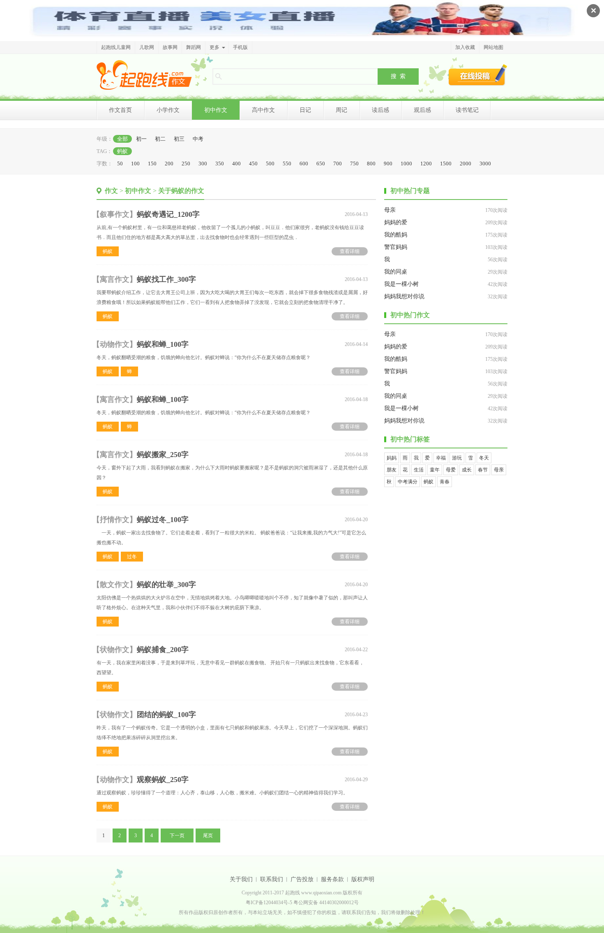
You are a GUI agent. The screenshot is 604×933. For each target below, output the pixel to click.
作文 (111, 190)
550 (287, 163)
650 (320, 163)
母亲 (390, 210)
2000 (465, 163)
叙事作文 (114, 214)
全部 (122, 139)
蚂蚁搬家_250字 (163, 454)
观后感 (422, 110)
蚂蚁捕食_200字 (163, 649)
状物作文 (114, 649)
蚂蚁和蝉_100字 (163, 344)
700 (337, 163)
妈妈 (392, 458)
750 (354, 163)
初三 (179, 139)
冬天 (484, 458)
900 (388, 163)
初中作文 (215, 110)
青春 (445, 482)
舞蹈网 (193, 47)
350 (219, 163)
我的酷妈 (395, 235)
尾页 (208, 835)
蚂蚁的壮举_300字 (166, 584)
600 (304, 163)
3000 (485, 163)
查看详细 (350, 251)
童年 (435, 470)
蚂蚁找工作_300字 (166, 279)
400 (236, 163)
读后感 (380, 110)
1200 (426, 163)
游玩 (457, 458)
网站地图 (493, 47)
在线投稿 (477, 75)
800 (371, 163)
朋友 (392, 470)
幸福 (441, 458)
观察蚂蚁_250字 (163, 779)
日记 (305, 110)
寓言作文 (114, 279)
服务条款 (332, 879)
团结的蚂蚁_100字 (166, 714)
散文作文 (114, 584)
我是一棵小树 (401, 284)
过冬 (132, 556)
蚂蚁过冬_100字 (163, 519)
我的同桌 (395, 272)
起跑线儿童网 (116, 47)
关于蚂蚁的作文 (181, 190)
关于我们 (241, 879)
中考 (198, 139)
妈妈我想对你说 (404, 296)
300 (202, 163)
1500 (446, 163)
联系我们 (271, 879)
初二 (160, 139)
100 (135, 163)
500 (270, 163)
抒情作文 (114, 519)
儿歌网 (146, 47)
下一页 (177, 835)
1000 (406, 163)
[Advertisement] (445, 543)
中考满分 (407, 482)
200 (169, 163)
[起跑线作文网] (144, 75)
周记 (341, 110)
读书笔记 (467, 110)
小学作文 (168, 110)
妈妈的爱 (395, 222)
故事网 (170, 47)
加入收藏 (465, 47)
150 (152, 163)
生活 (419, 470)
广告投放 (302, 879)
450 (253, 163)
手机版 (240, 47)
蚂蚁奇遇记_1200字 (168, 214)
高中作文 (263, 110)
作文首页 (120, 110)
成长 (467, 470)
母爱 (451, 470)
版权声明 (362, 879)
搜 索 (398, 76)
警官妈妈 (395, 247)
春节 (483, 470)
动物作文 (114, 344)
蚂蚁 (122, 151)
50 (120, 163)
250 (186, 163)
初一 (141, 139)
